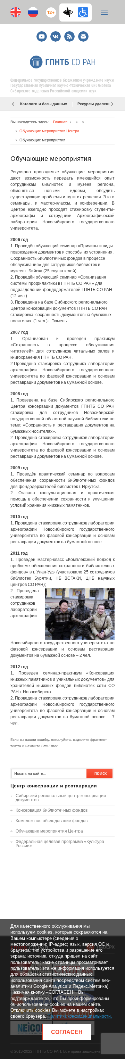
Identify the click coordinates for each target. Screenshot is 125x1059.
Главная (60, 122)
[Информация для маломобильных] (83, 12)
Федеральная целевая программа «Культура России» (60, 843)
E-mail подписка (83, 36)
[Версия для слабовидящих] (70, 12)
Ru (33, 12)
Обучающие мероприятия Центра (49, 131)
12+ (49, 9)
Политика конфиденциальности (79, 1016)
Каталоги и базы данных (43, 104)
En (15, 12)
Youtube (41, 33)
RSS (68, 33)
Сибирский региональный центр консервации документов (61, 797)
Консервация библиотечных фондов (52, 810)
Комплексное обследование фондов (52, 820)
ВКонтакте (55, 33)
